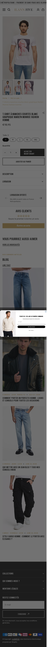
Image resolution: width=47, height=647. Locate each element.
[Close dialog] (44, 311)
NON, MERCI (30, 330)
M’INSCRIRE (30, 326)
